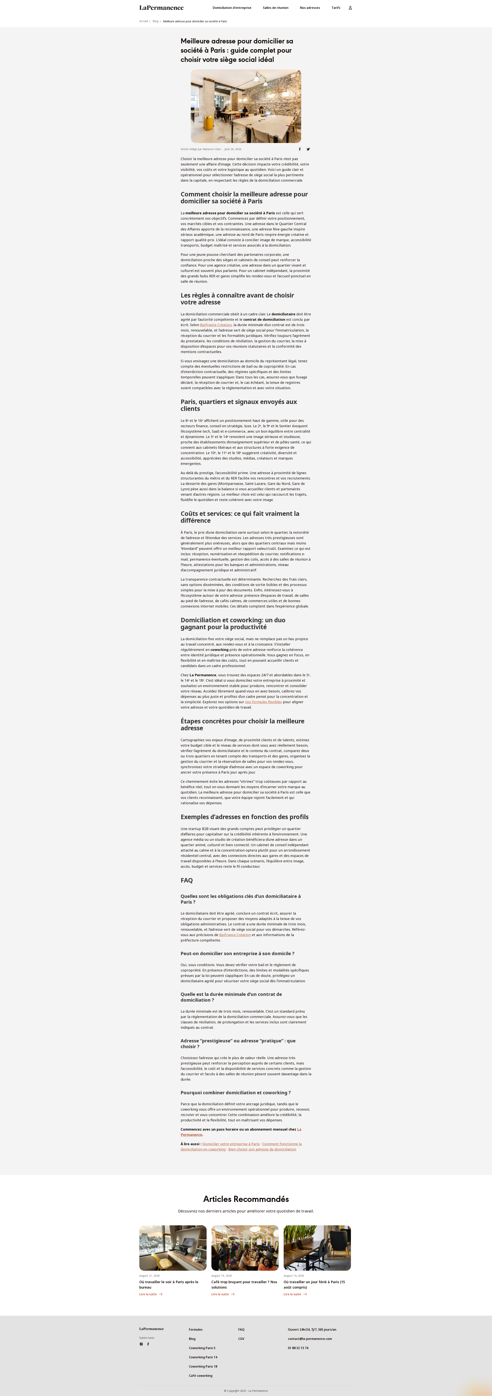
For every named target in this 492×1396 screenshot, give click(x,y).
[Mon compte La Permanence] (350, 7)
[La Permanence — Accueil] (161, 7)
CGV (241, 1339)
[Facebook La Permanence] (148, 1344)
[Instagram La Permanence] (141, 1344)
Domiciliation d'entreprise (232, 8)
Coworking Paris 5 (202, 1348)
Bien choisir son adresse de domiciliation (262, 1149)
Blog (192, 1339)
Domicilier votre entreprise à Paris (231, 1144)
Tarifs (336, 8)
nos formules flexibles (263, 702)
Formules (196, 1329)
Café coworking (200, 1376)
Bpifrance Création (216, 324)
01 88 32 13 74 (298, 1348)
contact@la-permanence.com (310, 1339)
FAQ (241, 1329)
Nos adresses (310, 8)
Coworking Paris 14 (203, 1357)
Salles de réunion (275, 8)
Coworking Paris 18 (203, 1366)
